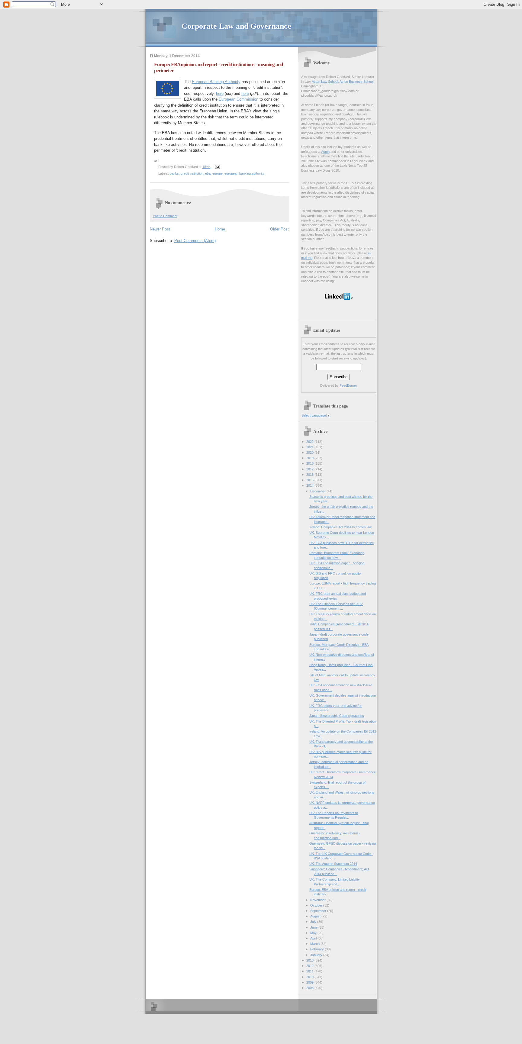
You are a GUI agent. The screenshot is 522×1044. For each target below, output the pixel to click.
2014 (310, 485)
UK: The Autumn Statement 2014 (333, 863)
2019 (310, 458)
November (318, 900)
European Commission (238, 99)
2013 (310, 960)
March (315, 944)
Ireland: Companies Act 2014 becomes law (340, 527)
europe (217, 173)
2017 (310, 469)
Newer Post (160, 229)
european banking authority (244, 173)
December (318, 491)
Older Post (279, 229)
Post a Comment (165, 216)
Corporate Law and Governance (236, 26)
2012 (310, 966)
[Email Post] (216, 167)
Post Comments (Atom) (195, 240)
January (316, 955)
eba (208, 173)
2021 (310, 447)
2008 (310, 988)
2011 (310, 971)
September (318, 911)
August (315, 916)
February (317, 949)
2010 (310, 977)
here (220, 93)
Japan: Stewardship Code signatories (336, 715)
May (313, 933)
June (314, 927)
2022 (310, 441)
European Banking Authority (216, 81)
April (313, 938)
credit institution (192, 173)
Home (220, 229)
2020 (310, 452)
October (316, 905)
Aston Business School (356, 81)
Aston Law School (325, 81)
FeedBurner (348, 385)
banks (174, 173)
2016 (310, 474)
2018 (310, 463)
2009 (310, 982)
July (313, 921)
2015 (310, 480)
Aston (325, 151)
